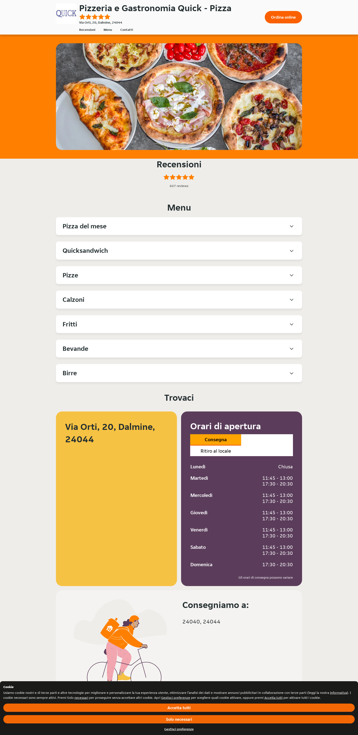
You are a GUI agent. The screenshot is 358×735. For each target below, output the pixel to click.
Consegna (216, 439)
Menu (108, 30)
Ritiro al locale (216, 451)
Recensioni (87, 30)
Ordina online (283, 17)
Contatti (126, 30)
